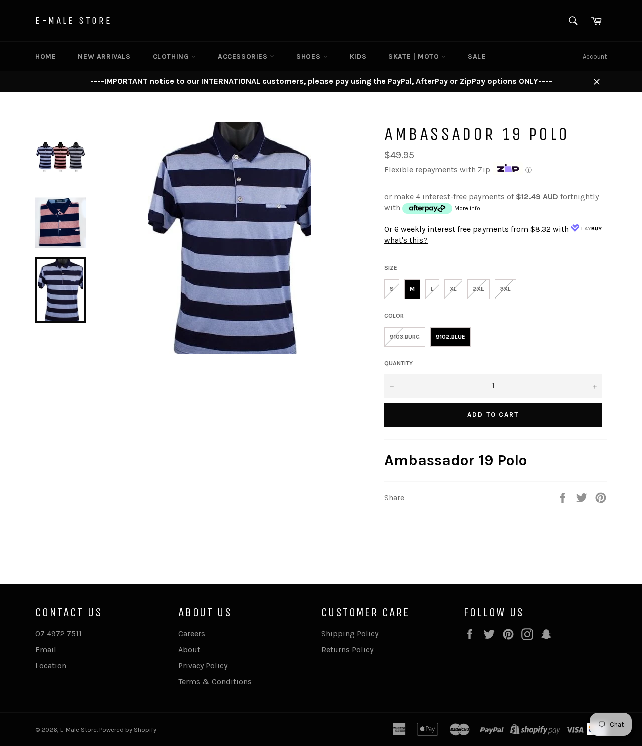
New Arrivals (104, 56)
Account (595, 56)
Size (390, 267)
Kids (358, 56)
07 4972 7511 (58, 633)
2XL (478, 288)
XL (453, 288)
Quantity (398, 363)
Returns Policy (347, 649)
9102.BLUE (450, 336)
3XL (505, 288)
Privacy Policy (202, 665)
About (189, 649)
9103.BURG (405, 336)
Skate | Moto (414, 56)
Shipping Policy (349, 633)
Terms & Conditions (215, 681)
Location (50, 665)
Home (45, 56)
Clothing (172, 56)
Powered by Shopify (127, 729)
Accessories (244, 56)
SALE (477, 56)
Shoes (309, 56)
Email (45, 649)
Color (394, 315)
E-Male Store (73, 20)
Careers (191, 633)
